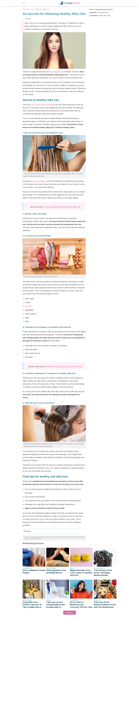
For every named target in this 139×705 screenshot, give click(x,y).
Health (48, 600)
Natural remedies (28, 9)
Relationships (27, 600)
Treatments (27, 568)
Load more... (69, 613)
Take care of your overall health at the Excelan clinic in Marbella (55, 604)
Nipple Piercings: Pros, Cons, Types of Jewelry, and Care (81, 572)
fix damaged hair (56, 72)
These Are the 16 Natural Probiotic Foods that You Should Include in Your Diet (105, 604)
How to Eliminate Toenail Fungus (34, 571)
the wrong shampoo (38, 181)
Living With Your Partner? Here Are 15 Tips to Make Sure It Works (32, 604)
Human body (74, 600)
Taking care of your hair (42, 9)
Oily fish (28, 306)
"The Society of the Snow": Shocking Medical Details (103, 572)
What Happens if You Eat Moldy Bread (56, 571)
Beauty (72, 568)
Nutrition (97, 600)
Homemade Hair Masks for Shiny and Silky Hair (63, 366)
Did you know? (51, 568)
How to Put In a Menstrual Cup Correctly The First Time (81, 604)
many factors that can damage (42, 105)
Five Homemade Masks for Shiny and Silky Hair (61, 207)
